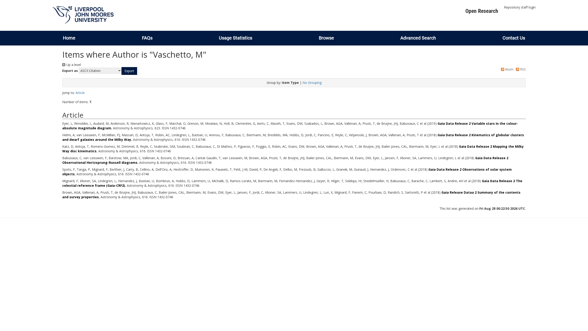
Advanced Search (418, 38)
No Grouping (312, 82)
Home (69, 38)
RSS (522, 69)
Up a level (73, 64)
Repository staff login (520, 7)
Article (80, 93)
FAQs (147, 38)
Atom (508, 69)
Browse (326, 38)
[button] (129, 71)
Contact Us (514, 38)
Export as (70, 70)
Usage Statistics (235, 38)
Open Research (481, 11)
